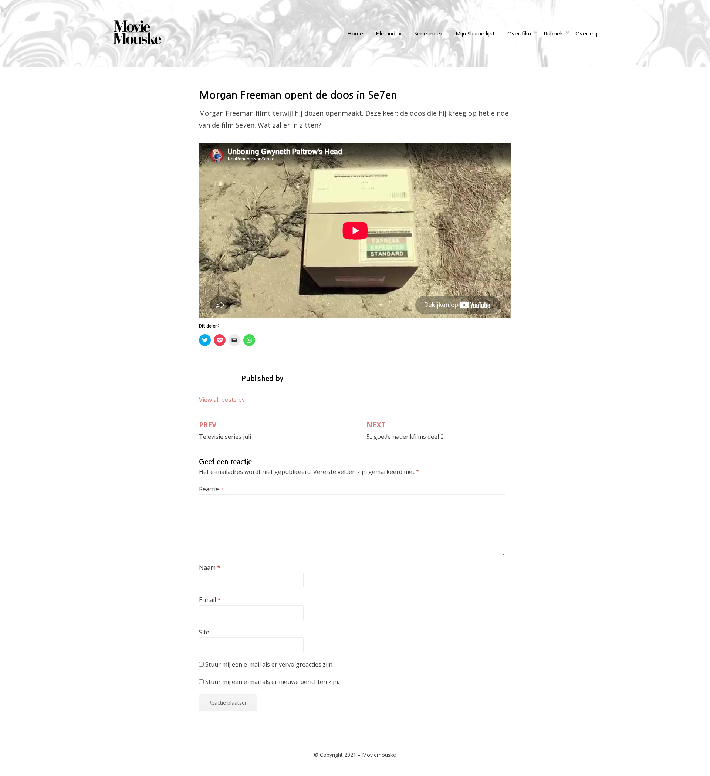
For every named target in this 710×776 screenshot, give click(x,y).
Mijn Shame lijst (475, 33)
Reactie (211, 489)
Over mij (586, 33)
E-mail (210, 600)
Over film (519, 33)
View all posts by (222, 400)
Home (355, 33)
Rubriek (553, 33)
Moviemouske (379, 754)
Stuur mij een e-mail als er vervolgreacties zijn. (269, 664)
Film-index (389, 33)
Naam (209, 567)
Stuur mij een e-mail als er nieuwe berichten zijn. (272, 682)
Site (204, 632)
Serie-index (428, 33)
